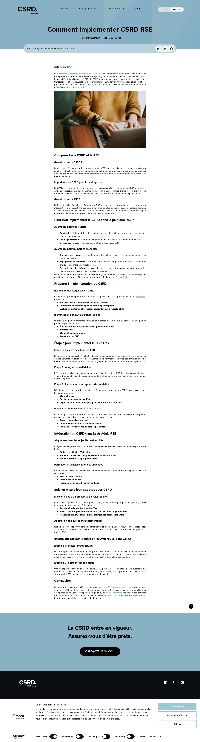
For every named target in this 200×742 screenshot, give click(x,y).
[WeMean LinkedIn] (165, 48)
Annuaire (63, 8)
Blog (137, 8)
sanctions (140, 296)
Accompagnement (87, 8)
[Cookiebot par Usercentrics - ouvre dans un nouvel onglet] (18, 737)
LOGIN (164, 9)
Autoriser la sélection (177, 715)
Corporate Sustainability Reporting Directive (78, 73)
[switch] (80, 736)
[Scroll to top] (191, 606)
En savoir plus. (123, 277)
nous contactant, (114, 592)
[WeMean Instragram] (171, 48)
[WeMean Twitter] (158, 48)
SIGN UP (177, 9)
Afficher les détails (149, 736)
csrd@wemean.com (100, 651)
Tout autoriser (177, 706)
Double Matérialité (115, 8)
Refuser (177, 724)
